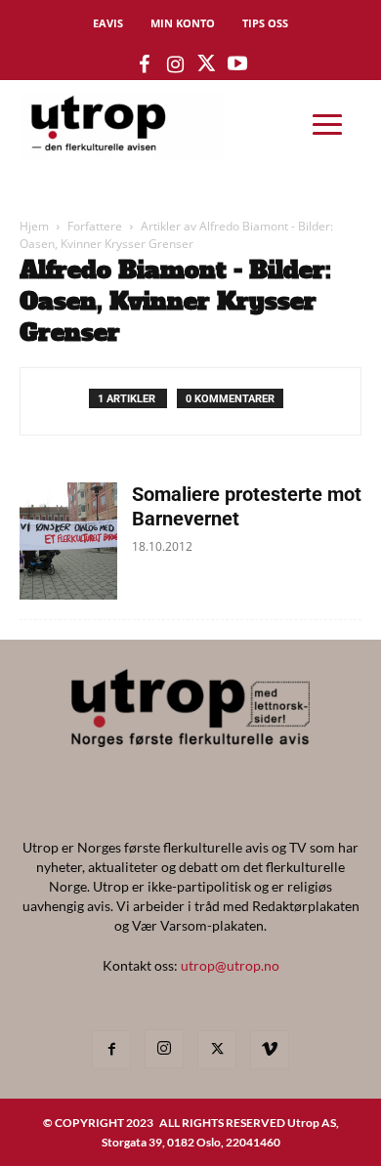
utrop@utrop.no (230, 965)
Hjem (34, 226)
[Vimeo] (269, 1049)
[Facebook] (111, 1049)
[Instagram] (164, 1048)
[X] (216, 1049)
